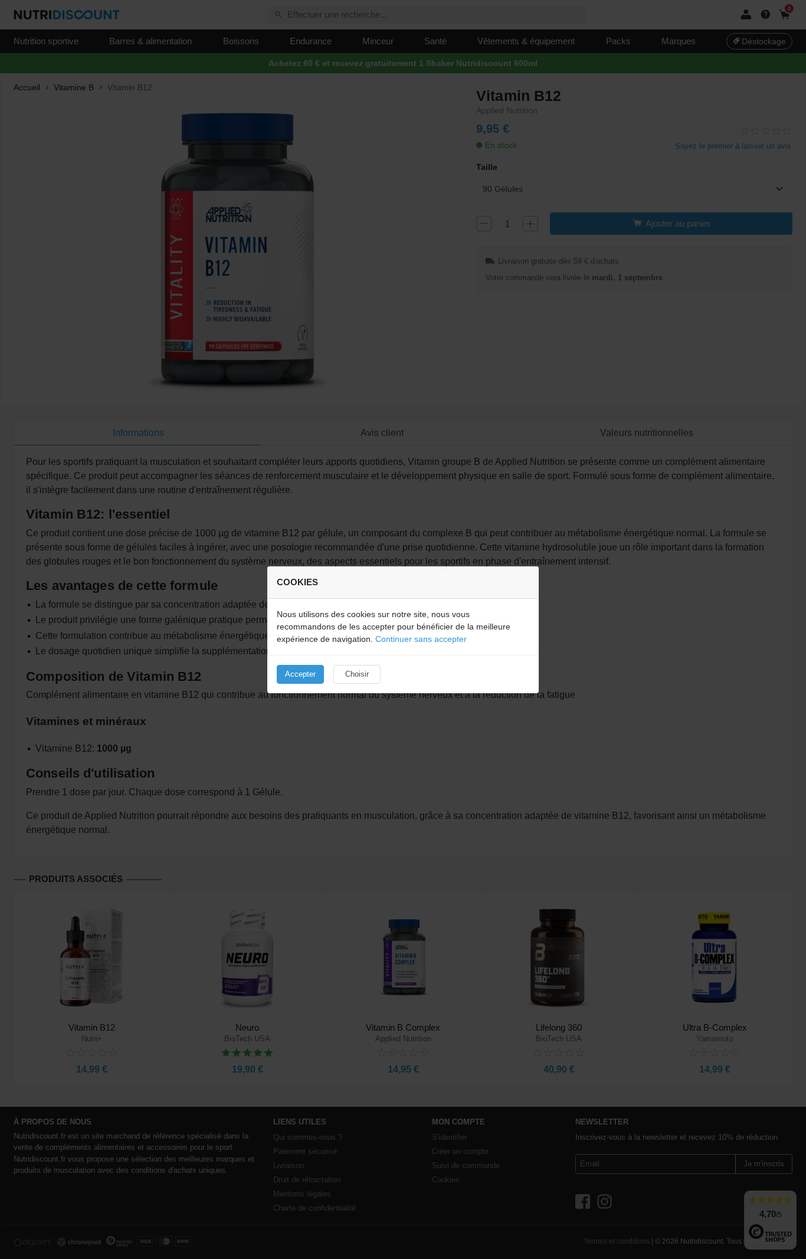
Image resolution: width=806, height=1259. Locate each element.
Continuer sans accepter (421, 639)
